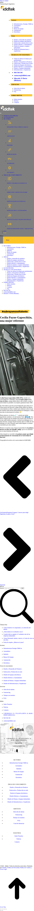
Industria (16, 27)
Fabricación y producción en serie (23, 43)
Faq (15, 91)
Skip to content (4, 1)
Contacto (16, 102)
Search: (2, 588)
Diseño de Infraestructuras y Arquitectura (14, 683)
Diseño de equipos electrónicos (22, 41)
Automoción (17, 30)
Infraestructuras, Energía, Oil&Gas (23, 24)
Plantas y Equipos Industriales (22, 68)
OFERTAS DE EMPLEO (10, 115)
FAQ (4, 698)
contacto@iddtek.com (22, 75)
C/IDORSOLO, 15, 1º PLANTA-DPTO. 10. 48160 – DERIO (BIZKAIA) (18, 739)
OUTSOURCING (8, 117)
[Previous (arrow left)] (0, 910)
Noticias (16, 101)
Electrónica (17, 32)
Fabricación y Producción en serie (23, 63)
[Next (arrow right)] (2, 910)
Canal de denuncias (18, 823)
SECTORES (7, 119)
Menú (7, 240)
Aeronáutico (17, 25)
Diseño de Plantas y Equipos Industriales (14, 680)
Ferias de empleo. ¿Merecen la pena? (13, 642)
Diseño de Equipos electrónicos (22, 65)
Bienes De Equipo (8, 657)
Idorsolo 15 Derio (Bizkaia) (20, 79)
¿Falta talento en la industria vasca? (13, 631)
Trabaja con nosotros (9, 695)
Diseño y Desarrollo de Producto (23, 62)
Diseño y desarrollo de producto (23, 40)
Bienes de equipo (18, 28)
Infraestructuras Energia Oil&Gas (12, 648)
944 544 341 (18, 72)
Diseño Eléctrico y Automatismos (23, 66)
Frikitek (4, 867)
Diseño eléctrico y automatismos (23, 44)
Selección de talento (19, 88)
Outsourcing (17, 90)
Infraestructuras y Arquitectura (22, 70)
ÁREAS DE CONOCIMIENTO (12, 175)
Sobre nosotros (18, 99)
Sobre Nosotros (7, 704)
